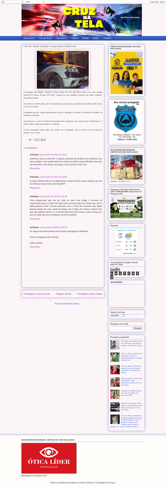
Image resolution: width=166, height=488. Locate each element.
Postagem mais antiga (89, 293)
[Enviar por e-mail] (35, 139)
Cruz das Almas (45, 38)
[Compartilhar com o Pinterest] (44, 139)
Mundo (95, 38)
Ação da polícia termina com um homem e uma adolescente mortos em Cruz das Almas (131, 381)
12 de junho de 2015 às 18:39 (53, 196)
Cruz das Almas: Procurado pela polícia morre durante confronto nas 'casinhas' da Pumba (131, 369)
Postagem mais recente (37, 293)
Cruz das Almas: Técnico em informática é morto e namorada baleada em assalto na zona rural (131, 356)
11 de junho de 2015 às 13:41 (53, 155)
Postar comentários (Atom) (67, 304)
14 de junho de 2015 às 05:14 (53, 227)
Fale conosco (62, 38)
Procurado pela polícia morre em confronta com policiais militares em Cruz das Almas (131, 343)
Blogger (112, 483)
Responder (35, 168)
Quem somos (29, 38)
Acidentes (107, 38)
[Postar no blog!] (37, 139)
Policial (85, 38)
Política (75, 38)
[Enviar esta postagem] (30, 139)
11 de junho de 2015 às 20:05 (53, 177)
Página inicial (63, 293)
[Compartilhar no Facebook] (42, 139)
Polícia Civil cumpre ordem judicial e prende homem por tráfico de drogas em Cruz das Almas (131, 406)
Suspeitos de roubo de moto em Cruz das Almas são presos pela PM (131, 392)
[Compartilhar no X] (40, 139)
